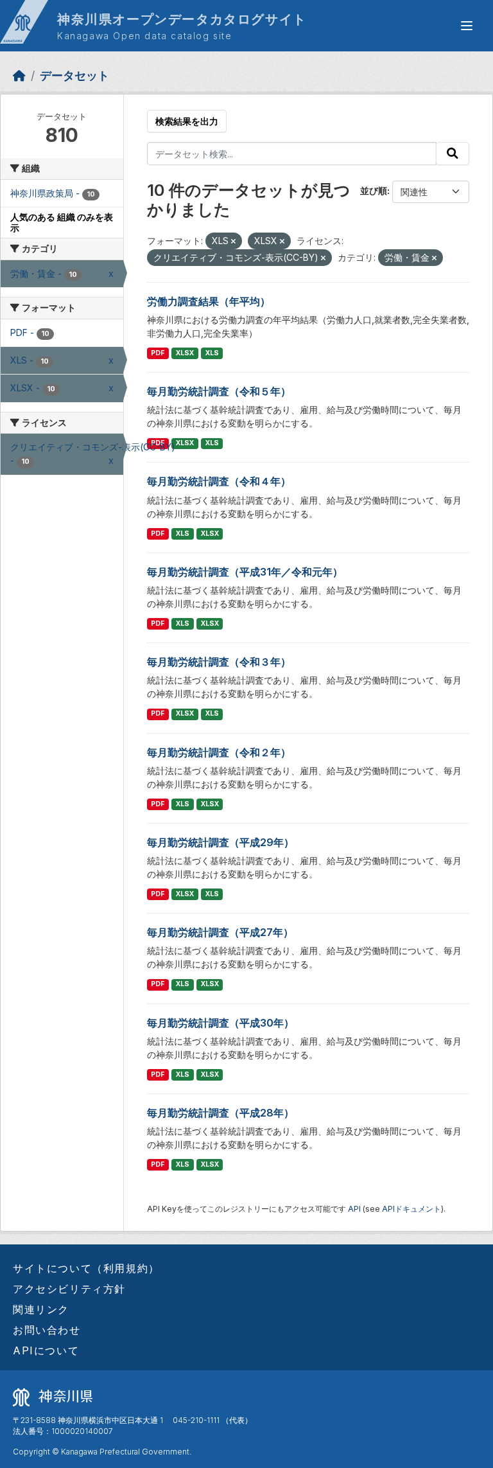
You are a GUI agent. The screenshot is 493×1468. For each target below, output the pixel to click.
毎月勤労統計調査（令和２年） (219, 752)
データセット (74, 75)
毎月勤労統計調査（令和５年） (219, 391)
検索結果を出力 (186, 121)
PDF (157, 353)
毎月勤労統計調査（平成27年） (220, 932)
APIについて (46, 1350)
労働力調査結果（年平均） (208, 301)
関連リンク (41, 1309)
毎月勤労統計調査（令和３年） (219, 661)
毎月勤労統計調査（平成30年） (220, 1022)
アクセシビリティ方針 (69, 1288)
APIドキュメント (411, 1209)
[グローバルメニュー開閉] (466, 25)
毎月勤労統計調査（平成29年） (220, 842)
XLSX (185, 353)
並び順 (373, 190)
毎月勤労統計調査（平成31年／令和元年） (245, 571)
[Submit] (452, 153)
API (354, 1209)
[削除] (233, 241)
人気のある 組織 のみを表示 (61, 222)
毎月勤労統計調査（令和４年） (219, 481)
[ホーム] (19, 75)
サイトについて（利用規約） (86, 1268)
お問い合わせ (47, 1329)
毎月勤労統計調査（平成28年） (220, 1112)
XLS (212, 353)
